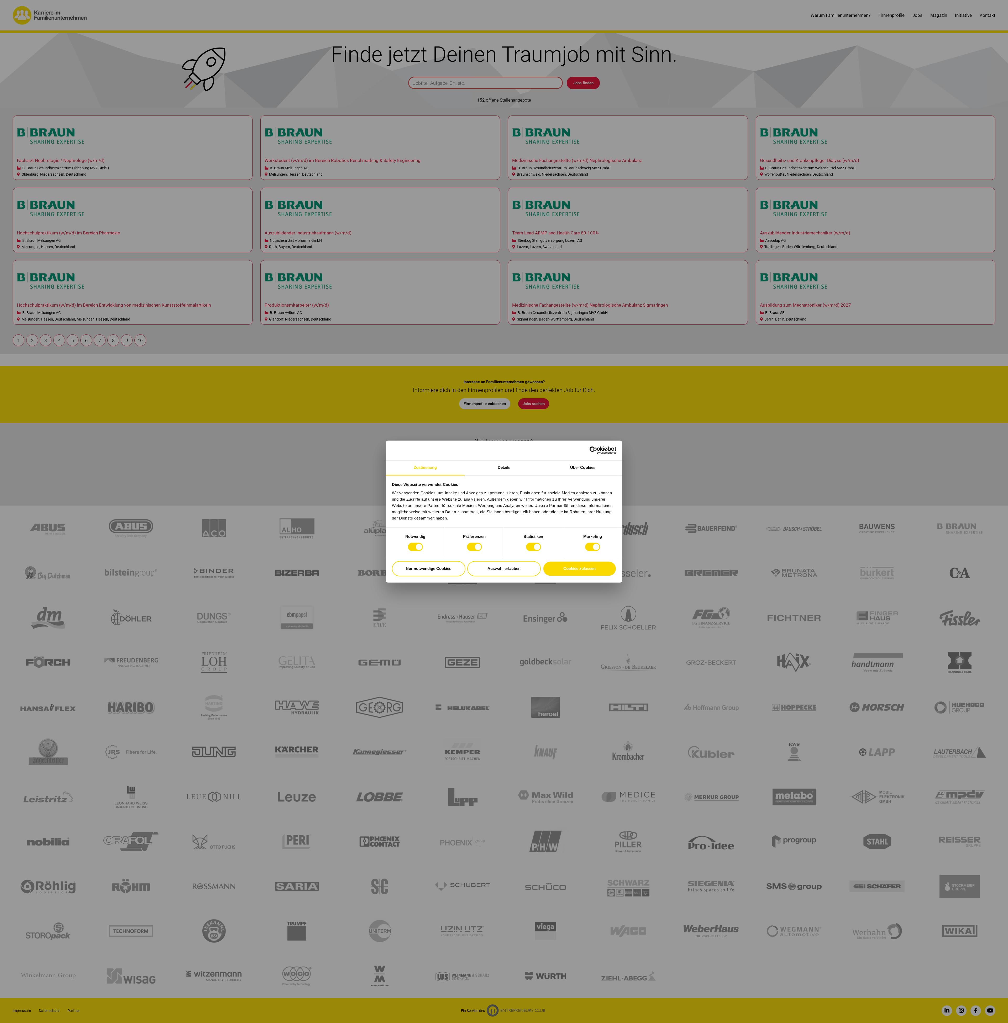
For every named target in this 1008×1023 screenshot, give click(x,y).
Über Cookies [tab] (582, 467)
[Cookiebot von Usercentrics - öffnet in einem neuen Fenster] (593, 450)
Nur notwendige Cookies (428, 568)
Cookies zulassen (579, 568)
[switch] (474, 547)
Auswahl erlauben (504, 568)
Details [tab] (504, 467)
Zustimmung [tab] (425, 467)
